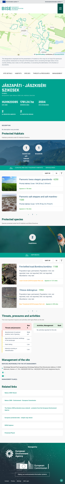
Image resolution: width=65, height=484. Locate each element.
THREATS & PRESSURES (41, 73)
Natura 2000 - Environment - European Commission (20, 400)
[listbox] (10, 2)
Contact (7, 481)
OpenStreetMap (40, 54)
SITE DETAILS (7, 73)
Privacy (13, 481)
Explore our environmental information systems (32, 474)
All (11, 167)
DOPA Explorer (9, 425)
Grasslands (50, 167)
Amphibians (35, 255)
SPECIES (27, 73)
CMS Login (26, 481)
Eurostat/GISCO (59, 54)
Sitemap (19, 481)
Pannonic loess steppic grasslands (38, 179)
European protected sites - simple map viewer (19, 417)
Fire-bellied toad (38, 266)
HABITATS (18, 73)
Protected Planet (10, 433)
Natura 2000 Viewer (11, 393)
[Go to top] (61, 480)
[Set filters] (61, 173)
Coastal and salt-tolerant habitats (29, 167)
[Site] (22, 8)
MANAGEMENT (57, 73)
